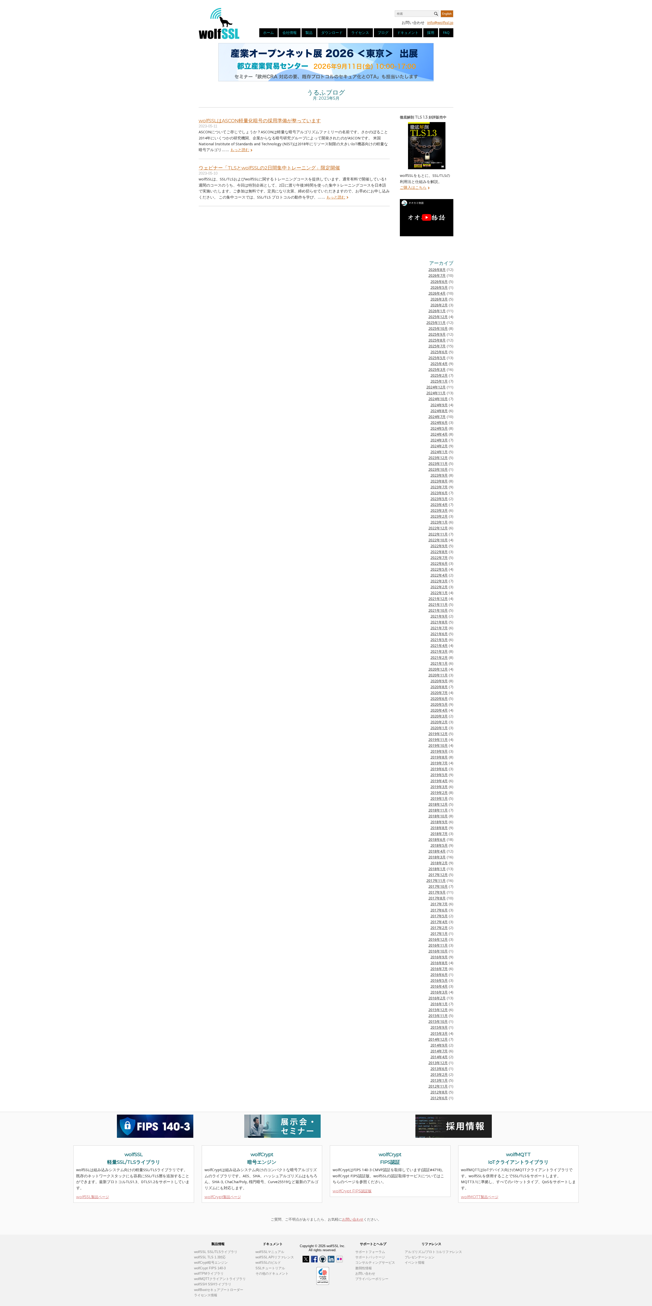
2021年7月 (439, 628)
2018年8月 (439, 828)
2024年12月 (436, 387)
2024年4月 (439, 434)
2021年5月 (439, 640)
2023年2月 (439, 516)
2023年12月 (438, 458)
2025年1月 (439, 381)
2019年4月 (439, 781)
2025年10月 (438, 328)
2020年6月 (439, 699)
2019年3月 (439, 787)
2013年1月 (439, 1080)
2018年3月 (437, 857)
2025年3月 (437, 370)
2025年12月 (438, 317)
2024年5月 (439, 428)
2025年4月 (439, 364)
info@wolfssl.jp (440, 22)
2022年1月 (439, 593)
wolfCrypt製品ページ (223, 1197)
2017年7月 (439, 904)
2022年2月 (439, 587)
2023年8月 (439, 481)
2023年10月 (438, 469)
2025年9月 (437, 334)
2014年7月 (439, 1051)
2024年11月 (436, 393)
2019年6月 (439, 769)
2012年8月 (439, 1092)
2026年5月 (439, 287)
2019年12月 (438, 734)
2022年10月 (438, 540)
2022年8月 (439, 552)
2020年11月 (438, 675)
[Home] (219, 23)
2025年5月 (437, 358)
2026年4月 (437, 293)
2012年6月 (439, 1098)
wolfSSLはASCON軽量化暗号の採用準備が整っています (260, 121)
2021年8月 (439, 622)
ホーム (268, 33)
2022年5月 (439, 569)
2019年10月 (438, 745)
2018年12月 (438, 804)
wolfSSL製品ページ (92, 1197)
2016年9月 (439, 957)
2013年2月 (439, 1075)
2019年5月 (439, 775)
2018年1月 (437, 869)
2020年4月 (439, 710)
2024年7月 (437, 417)
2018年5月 (439, 845)
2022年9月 (439, 546)
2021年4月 (439, 646)
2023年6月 (439, 493)
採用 (430, 33)
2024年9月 (439, 405)
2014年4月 (439, 1057)
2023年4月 (439, 505)
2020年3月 (439, 716)
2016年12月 (438, 939)
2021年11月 (438, 605)
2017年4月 (439, 922)
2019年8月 (439, 757)
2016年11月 (438, 945)
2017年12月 (438, 875)
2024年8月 (439, 411)
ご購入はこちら (413, 187)
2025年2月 (439, 375)
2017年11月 (436, 881)
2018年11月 (438, 810)
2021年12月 (438, 599)
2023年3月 (439, 510)
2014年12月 (438, 1039)
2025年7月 (437, 346)
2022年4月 (439, 575)
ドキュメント (407, 33)
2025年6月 (439, 352)
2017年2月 (439, 928)
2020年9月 (439, 681)
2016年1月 (439, 1004)
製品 (309, 33)
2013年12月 (438, 1063)
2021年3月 (439, 651)
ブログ (383, 33)
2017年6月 (439, 910)
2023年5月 (439, 499)
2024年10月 (438, 399)
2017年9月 (437, 892)
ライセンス (360, 33)
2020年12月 (438, 669)
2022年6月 (439, 563)
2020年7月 (439, 693)
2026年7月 (437, 275)
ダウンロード (332, 33)
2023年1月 (439, 522)
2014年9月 (439, 1045)
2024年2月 (439, 446)
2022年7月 (439, 558)
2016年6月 (439, 975)
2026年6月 (439, 282)
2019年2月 (439, 793)
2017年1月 (439, 934)
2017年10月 (438, 886)
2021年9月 (439, 616)
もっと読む (239, 150)
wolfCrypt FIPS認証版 (352, 1191)
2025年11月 (436, 323)
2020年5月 (439, 704)
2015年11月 (438, 1016)
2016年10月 (438, 951)
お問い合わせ (352, 1219)
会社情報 (289, 33)
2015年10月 (438, 1022)
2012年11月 (438, 1086)
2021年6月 (439, 634)
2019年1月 (439, 798)
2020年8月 (439, 687)
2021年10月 (438, 610)
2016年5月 (439, 980)
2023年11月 (438, 464)
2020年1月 (439, 728)
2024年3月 (439, 440)
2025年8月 (437, 340)
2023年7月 (439, 487)
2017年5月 (439, 916)
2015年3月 (439, 1033)
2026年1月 (437, 311)
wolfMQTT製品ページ (479, 1197)
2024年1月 (439, 452)
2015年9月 (439, 1027)
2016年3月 (439, 992)
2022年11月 (438, 534)
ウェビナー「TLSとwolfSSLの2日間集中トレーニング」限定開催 (269, 168)
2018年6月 (437, 840)
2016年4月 (439, 986)
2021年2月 (439, 658)
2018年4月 (437, 851)
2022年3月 (439, 581)
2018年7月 (439, 834)
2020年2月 (439, 722)
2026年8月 (437, 270)
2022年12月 (438, 528)
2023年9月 (439, 475)
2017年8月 (437, 898)
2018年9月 (439, 822)
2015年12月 (438, 1010)
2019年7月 (439, 763)
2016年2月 (437, 998)
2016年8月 (439, 963)
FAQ (446, 33)
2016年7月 (439, 969)
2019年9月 (439, 751)
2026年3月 (439, 299)
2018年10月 (438, 816)
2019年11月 (438, 740)
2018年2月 (439, 863)
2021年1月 (439, 663)
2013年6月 (439, 1069)
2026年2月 (439, 305)
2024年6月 (439, 423)
